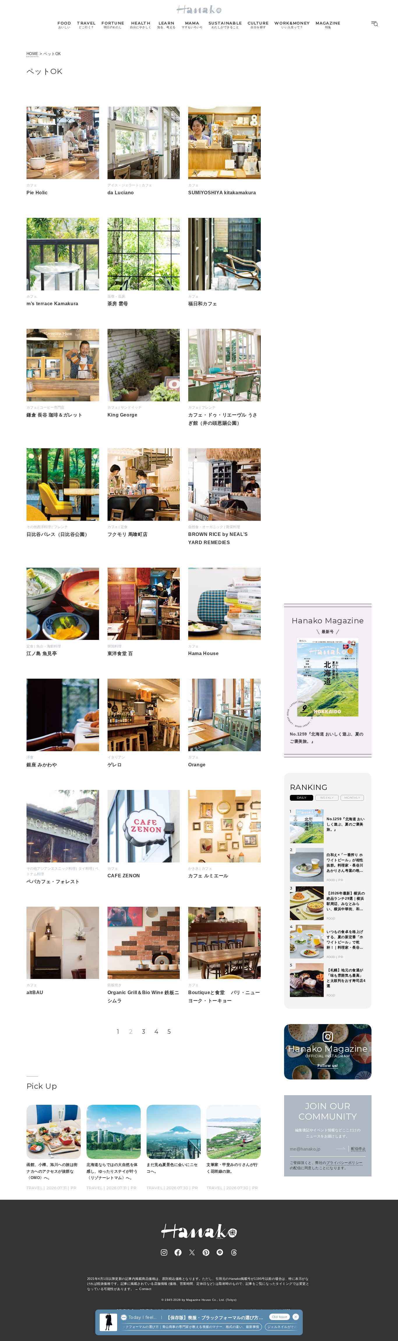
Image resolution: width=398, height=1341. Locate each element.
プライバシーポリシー (344, 1163)
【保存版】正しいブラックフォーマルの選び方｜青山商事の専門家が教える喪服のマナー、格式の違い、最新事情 (161, 1326)
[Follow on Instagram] (164, 1252)
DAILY (301, 798)
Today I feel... (142, 1317)
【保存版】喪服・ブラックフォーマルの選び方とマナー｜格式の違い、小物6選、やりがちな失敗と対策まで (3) (214, 1318)
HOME (32, 54)
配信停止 (358, 1149)
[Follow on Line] (220, 1252)
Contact (145, 1289)
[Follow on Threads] (234, 1252)
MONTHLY (352, 798)
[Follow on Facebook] (178, 1252)
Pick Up (42, 1086)
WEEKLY (327, 798)
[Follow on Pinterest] (206, 1252)
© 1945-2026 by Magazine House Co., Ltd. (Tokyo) (199, 1299)
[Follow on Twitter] (192, 1252)
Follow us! (328, 1065)
